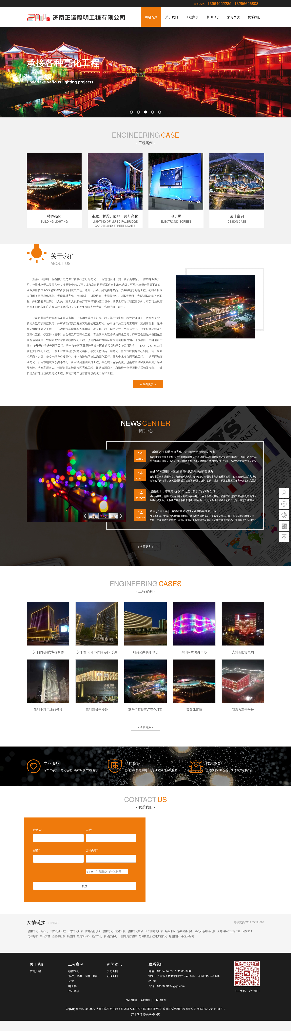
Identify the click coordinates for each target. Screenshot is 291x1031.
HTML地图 (159, 1000)
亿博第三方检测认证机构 (153, 936)
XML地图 (131, 1000)
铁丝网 (71, 936)
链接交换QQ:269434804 (249, 922)
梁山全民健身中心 (194, 652)
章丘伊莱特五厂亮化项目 (145, 709)
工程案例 (192, 17)
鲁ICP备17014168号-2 (211, 1009)
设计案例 (73, 991)
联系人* (37, 830)
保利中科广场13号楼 (48, 709)
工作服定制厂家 (154, 931)
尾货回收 (174, 936)
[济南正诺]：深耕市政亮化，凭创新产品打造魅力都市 (182, 452)
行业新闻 (112, 976)
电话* (89, 830)
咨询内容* (92, 850)
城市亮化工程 (58, 931)
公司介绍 (35, 971)
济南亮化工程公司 (38, 931)
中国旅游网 (187, 936)
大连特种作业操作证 (229, 931)
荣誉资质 (233, 17)
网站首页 (151, 17)
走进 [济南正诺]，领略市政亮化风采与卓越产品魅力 (181, 471)
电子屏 (72, 986)
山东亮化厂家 (75, 931)
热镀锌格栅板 (185, 931)
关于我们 (171, 17)
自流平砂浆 (58, 936)
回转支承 (247, 931)
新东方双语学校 (243, 709)
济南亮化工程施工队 (114, 931)
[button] (122, 516)
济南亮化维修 (135, 931)
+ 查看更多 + (148, 384)
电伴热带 (33, 936)
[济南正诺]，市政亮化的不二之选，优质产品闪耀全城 (182, 491)
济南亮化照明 (93, 931)
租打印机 (97, 936)
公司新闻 (112, 971)
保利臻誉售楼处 (97, 709)
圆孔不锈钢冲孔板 (205, 931)
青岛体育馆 (194, 709)
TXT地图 (144, 1000)
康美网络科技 (151, 1014)
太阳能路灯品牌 (128, 936)
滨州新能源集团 (243, 652)
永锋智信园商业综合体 (48, 652)
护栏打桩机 (110, 936)
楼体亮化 (73, 971)
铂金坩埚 (170, 931)
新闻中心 (212, 17)
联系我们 (254, 17)
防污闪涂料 (83, 936)
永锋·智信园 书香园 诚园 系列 (96, 652)
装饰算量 (45, 936)
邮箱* (36, 850)
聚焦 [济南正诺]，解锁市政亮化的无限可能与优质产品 (183, 511)
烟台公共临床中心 (145, 652)
